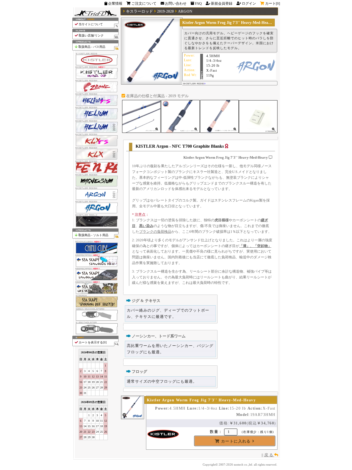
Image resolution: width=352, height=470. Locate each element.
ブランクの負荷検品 (155, 232)
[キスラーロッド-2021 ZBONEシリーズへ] (95, 91)
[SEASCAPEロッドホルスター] (95, 306)
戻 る (269, 455)
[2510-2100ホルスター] (95, 319)
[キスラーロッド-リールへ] (95, 225)
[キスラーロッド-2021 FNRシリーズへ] (95, 172)
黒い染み (146, 226)
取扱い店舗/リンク (91, 35)
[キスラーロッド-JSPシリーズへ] (95, 77)
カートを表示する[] (92, 342)
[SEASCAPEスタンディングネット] (95, 266)
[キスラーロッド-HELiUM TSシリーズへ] (95, 104)
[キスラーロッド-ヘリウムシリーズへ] (95, 118)
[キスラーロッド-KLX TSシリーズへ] (95, 145)
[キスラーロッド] (95, 64)
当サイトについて (90, 24)
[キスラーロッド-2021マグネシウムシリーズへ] (95, 185)
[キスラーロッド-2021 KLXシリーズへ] (95, 158)
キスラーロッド (139, 11)
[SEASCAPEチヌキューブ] (95, 252)
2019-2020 (165, 11)
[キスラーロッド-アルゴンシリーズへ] (95, 212)
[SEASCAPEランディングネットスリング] (95, 279)
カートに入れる (235, 441)
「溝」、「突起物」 (255, 246)
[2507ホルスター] (95, 333)
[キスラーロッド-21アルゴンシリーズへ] (95, 198)
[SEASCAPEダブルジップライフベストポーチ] (95, 293)
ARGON (185, 11)
